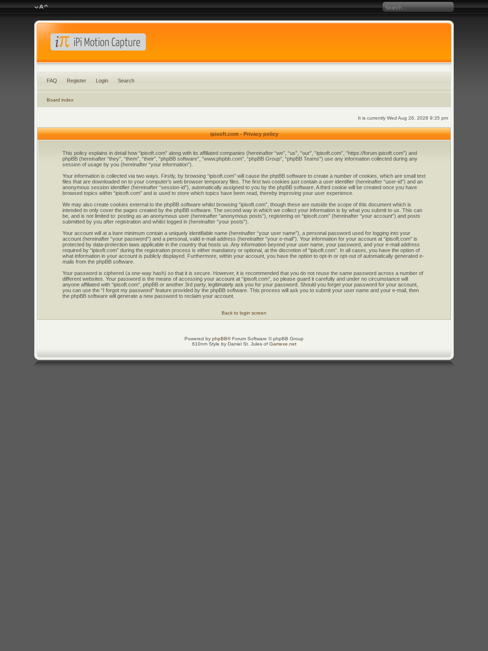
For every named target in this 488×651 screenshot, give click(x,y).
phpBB (219, 338)
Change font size (41, 7)
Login (102, 80)
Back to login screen (244, 312)
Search (126, 80)
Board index (60, 99)
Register (76, 80)
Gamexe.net (282, 343)
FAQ (52, 80)
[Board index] (244, 44)
